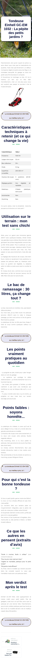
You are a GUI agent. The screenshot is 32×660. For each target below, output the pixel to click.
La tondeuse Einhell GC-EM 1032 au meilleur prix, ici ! (17, 116)
